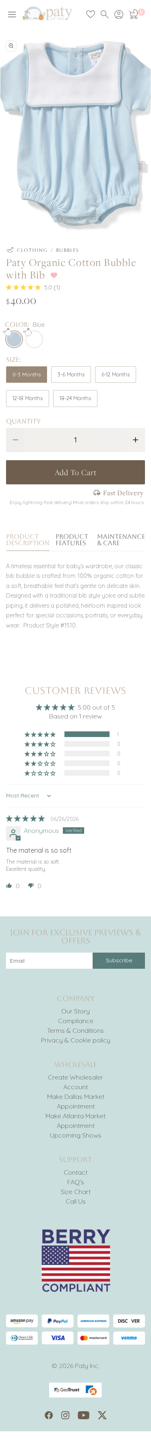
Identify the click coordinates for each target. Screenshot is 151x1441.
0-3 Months (26, 374)
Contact (75, 1172)
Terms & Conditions (75, 1030)
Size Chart (76, 1192)
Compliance (75, 1021)
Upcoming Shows (75, 1135)
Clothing (32, 250)
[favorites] (91, 14)
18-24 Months (75, 398)
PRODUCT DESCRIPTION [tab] (28, 540)
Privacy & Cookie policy (75, 1040)
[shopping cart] (133, 14)
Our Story (75, 1011)
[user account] (119, 14)
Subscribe (119, 960)
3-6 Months (71, 374)
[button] (24, 287)
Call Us (76, 1201)
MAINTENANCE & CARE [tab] (121, 540)
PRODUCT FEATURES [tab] (72, 540)
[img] (26, 818)
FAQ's (75, 1182)
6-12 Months (115, 374)
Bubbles (67, 250)
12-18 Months (27, 398)
